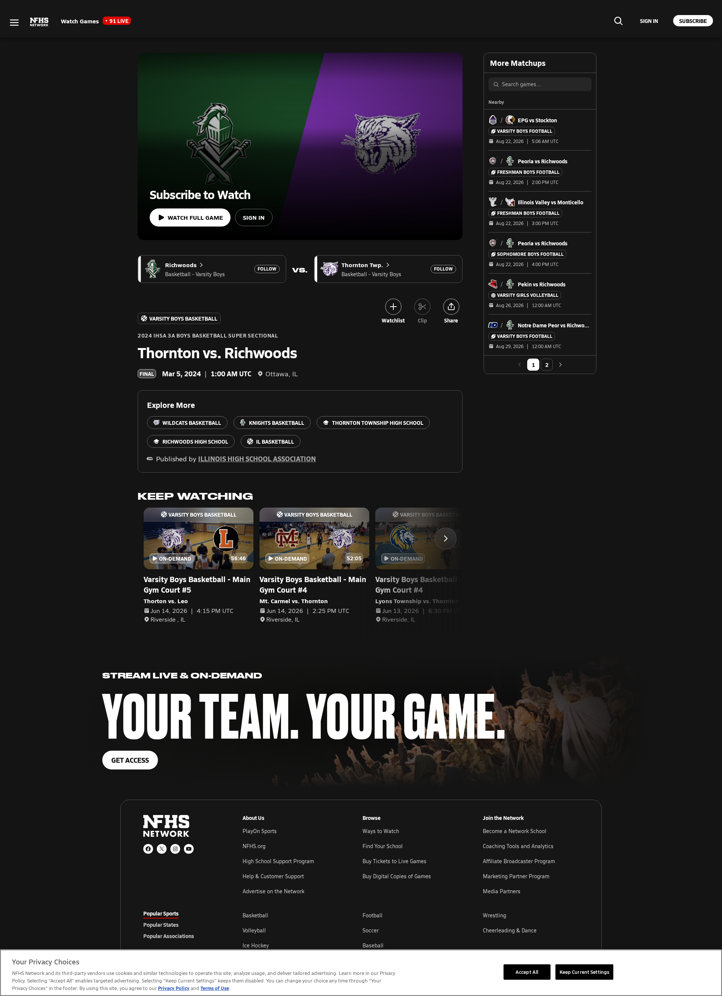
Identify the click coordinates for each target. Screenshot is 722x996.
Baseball (373, 945)
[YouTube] (189, 849)
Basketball (255, 915)
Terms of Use (214, 987)
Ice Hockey (256, 945)
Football (372, 915)
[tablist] (180, 924)
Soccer (371, 930)
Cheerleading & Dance (510, 930)
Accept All (527, 971)
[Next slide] (446, 538)
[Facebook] (148, 849)
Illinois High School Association (257, 458)
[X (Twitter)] (162, 849)
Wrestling (494, 915)
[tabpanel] (411, 930)
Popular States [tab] (161, 924)
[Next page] (560, 365)
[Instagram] (175, 849)
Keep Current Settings (585, 971)
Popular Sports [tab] (161, 913)
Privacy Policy (174, 987)
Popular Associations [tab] (168, 935)
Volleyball (254, 930)
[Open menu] (14, 22)
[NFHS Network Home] (39, 22)
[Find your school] (618, 20)
